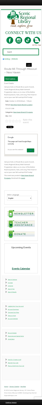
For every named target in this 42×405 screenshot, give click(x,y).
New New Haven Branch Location (21, 105)
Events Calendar (21, 268)
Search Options (12, 279)
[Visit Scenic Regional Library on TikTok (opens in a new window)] (27, 40)
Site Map (23, 386)
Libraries (10, 286)
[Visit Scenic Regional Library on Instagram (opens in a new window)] (18, 40)
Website (15, 59)
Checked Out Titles (13, 312)
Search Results (12, 292)
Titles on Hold (12, 315)
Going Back (11, 339)
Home (6, 386)
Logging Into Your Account (16, 306)
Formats (10, 283)
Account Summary (13, 309)
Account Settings (13, 318)
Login (29, 65)
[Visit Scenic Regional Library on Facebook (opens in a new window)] (9, 40)
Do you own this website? (15, 149)
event (23, 178)
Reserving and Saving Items (16, 336)
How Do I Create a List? (14, 359)
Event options (11, 79)
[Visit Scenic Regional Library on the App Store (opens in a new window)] (36, 40)
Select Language (13, 195)
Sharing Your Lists (13, 363)
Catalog (7, 59)
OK (31, 150)
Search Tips (11, 289)
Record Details (12, 333)
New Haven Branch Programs (23, 112)
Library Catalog (14, 386)
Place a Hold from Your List (16, 366)
